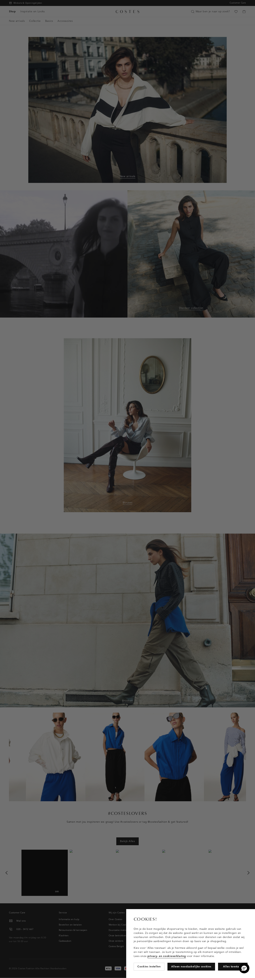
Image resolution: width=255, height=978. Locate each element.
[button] (244, 968)
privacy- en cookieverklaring (166, 956)
